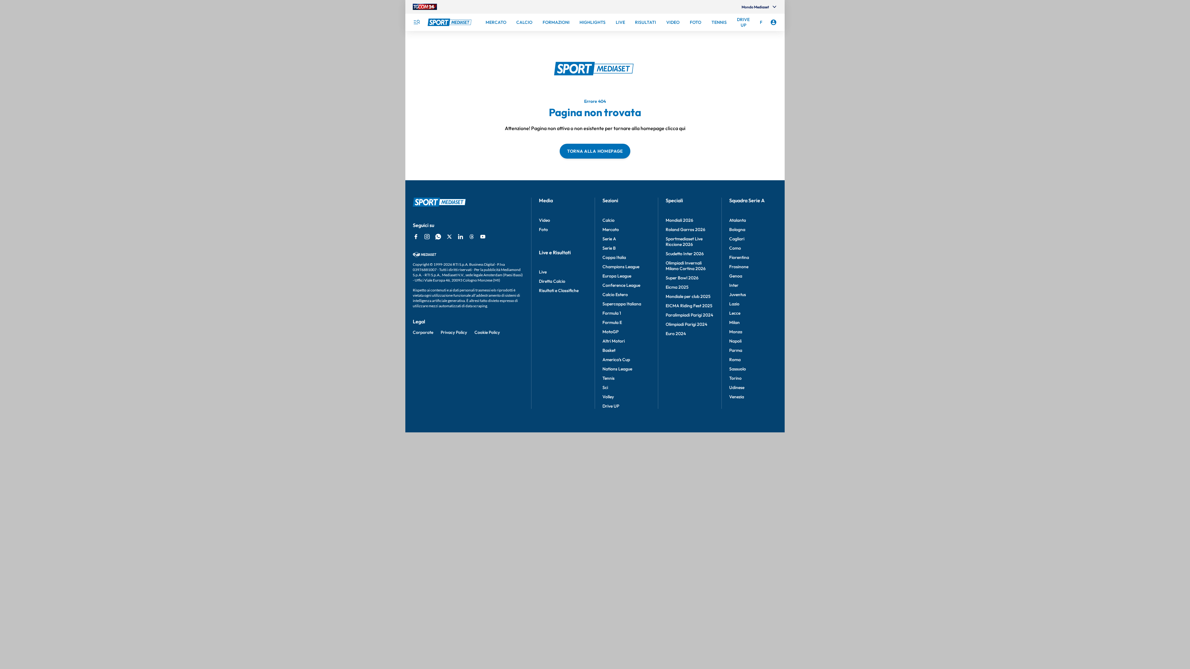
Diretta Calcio (552, 281)
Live (543, 272)
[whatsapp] (438, 237)
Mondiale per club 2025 (688, 296)
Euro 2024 (676, 333)
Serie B (609, 248)
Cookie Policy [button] (487, 332)
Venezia (736, 397)
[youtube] (483, 237)
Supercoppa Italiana (621, 304)
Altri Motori (613, 341)
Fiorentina (739, 257)
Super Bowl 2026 (682, 278)
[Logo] (450, 22)
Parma (735, 350)
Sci (605, 387)
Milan (734, 322)
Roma (735, 359)
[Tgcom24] (425, 7)
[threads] (472, 237)
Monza (735, 331)
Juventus (737, 294)
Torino (735, 378)
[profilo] (773, 22)
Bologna (737, 229)
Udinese (736, 387)
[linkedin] (460, 237)
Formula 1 (611, 313)
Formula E (612, 322)
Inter (733, 285)
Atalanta (737, 220)
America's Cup (616, 359)
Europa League (616, 276)
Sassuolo (737, 369)
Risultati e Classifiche (559, 290)
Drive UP (610, 406)
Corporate (423, 332)
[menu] (416, 22)
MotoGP (610, 331)
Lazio (734, 304)
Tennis (608, 378)
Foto (543, 229)
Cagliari (736, 239)
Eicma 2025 (677, 287)
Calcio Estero (615, 294)
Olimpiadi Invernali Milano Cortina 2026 (686, 265)
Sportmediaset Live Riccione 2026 (684, 241)
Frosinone (738, 266)
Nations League (617, 369)
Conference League (621, 285)
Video (544, 220)
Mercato (610, 229)
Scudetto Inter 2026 (685, 253)
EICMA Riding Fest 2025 (689, 305)
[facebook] (416, 237)
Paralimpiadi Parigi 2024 (689, 315)
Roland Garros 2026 (685, 229)
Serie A (609, 239)
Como (735, 248)
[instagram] (427, 237)
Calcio (608, 220)
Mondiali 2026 (679, 220)
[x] (449, 237)
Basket (608, 350)
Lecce (734, 313)
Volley (608, 397)
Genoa (735, 276)
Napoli (735, 341)
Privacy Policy (454, 332)
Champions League (620, 266)
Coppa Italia (614, 257)
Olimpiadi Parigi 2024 (686, 324)
